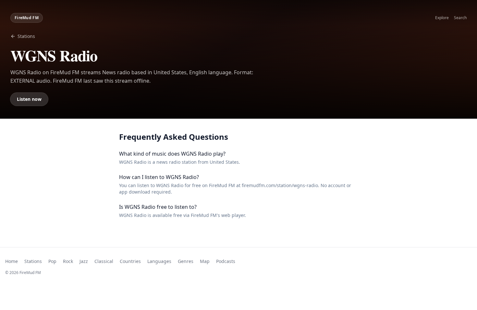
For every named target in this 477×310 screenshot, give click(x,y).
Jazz (84, 261)
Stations (26, 36)
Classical (103, 261)
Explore (442, 17)
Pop (52, 261)
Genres (185, 261)
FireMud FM (27, 17)
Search (460, 17)
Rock (68, 261)
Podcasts (225, 261)
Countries (130, 261)
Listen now (29, 99)
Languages (159, 261)
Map (205, 261)
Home (11, 261)
